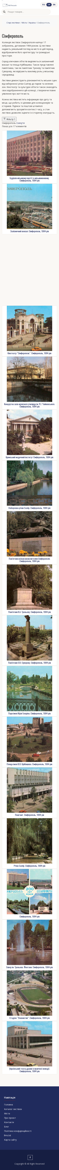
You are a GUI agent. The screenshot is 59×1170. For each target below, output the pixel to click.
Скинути (20, 123)
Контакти (9, 1122)
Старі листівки (13, 22)
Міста (24, 22)
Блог (6, 1126)
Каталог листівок (13, 1109)
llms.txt (7, 1135)
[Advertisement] (29, 270)
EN (54, 4)
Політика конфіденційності (17, 1131)
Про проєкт (10, 1117)
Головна (8, 1104)
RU (43, 4)
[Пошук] (4, 11)
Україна (32, 22)
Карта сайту (10, 1139)
